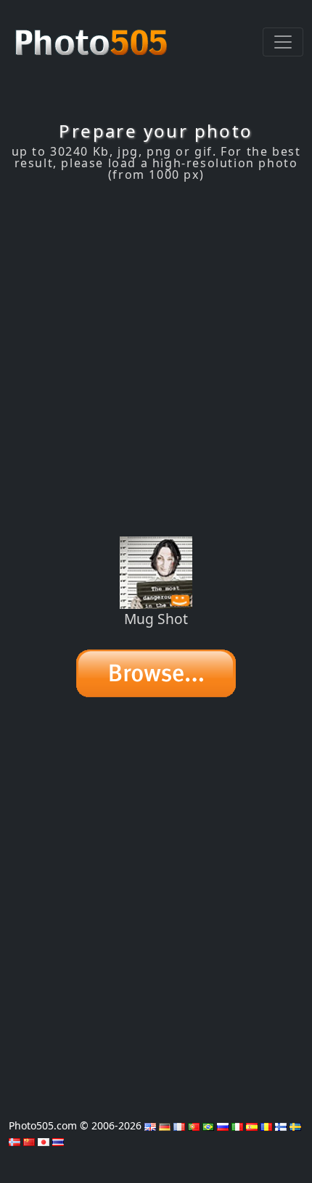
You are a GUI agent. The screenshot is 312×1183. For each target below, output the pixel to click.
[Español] (252, 1125)
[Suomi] (281, 1125)
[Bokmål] (14, 1141)
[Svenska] (295, 1125)
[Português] (194, 1125)
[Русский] (223, 1125)
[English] (150, 1125)
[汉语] (29, 1141)
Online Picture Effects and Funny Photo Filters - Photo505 (93, 34)
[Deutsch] (165, 1125)
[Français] (179, 1125)
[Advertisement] (156, 359)
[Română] (266, 1125)
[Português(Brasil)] (208, 1125)
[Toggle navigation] (283, 42)
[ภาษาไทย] (58, 1141)
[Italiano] (237, 1125)
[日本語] (43, 1141)
